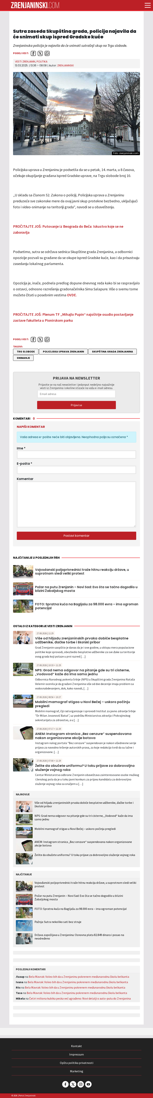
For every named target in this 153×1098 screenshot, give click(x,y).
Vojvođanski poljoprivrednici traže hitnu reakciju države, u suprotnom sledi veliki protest (82, 571)
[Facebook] (65, 1084)
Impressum (76, 1054)
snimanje (23, 358)
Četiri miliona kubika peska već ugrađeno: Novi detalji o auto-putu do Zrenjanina (80, 998)
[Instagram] (80, 1084)
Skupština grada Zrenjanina (112, 351)
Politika (42, 61)
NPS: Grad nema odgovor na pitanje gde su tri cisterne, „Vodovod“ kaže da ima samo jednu (82, 672)
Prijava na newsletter (76, 378)
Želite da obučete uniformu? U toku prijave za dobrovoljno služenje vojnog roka (85, 767)
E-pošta (24, 464)
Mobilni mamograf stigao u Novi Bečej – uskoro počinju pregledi (82, 703)
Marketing (76, 1071)
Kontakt (76, 1046)
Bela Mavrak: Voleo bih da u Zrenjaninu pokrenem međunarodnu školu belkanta (79, 976)
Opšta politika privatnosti (76, 1063)
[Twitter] (72, 1084)
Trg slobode (26, 351)
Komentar (25, 479)
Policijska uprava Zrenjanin (63, 351)
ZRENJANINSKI (65, 65)
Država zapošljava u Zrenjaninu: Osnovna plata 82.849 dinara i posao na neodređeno (79, 936)
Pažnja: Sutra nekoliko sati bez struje (58, 922)
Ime (21, 448)
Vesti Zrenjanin (25, 61)
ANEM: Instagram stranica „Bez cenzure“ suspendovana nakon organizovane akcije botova (83, 735)
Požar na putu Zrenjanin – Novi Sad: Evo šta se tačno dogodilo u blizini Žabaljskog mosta (86, 589)
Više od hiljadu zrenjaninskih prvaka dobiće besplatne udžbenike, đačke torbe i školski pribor (81, 640)
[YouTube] (88, 1084)
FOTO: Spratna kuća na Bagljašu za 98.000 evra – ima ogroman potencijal (86, 606)
